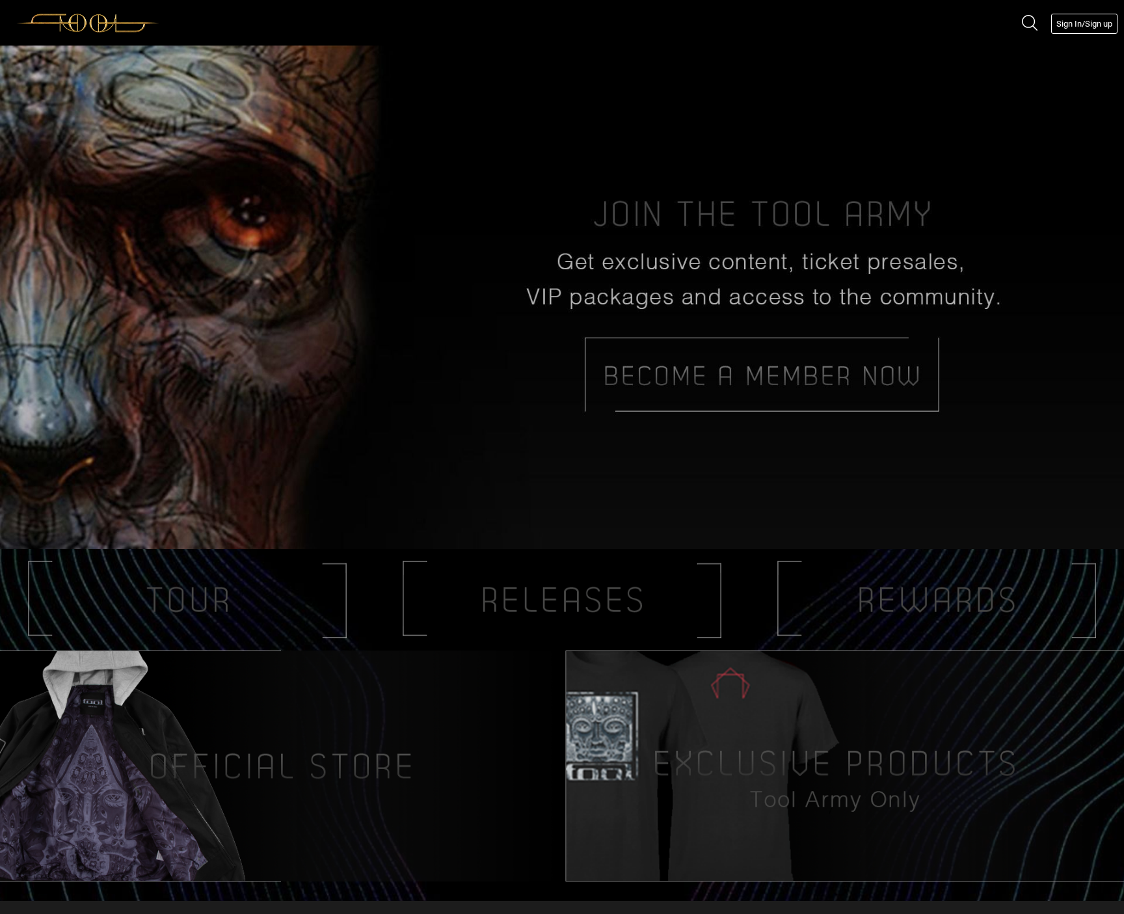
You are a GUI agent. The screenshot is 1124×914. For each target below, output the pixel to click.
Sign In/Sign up (1084, 24)
